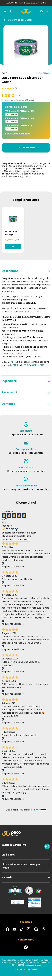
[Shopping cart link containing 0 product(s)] (41, 11)
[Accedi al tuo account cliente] (47, 11)
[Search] (11, 11)
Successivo (23, 539)
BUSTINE (25, 365)
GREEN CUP (38, 365)
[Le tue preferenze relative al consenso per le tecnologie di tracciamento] (47, 971)
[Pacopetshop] (7, 929)
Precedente (9, 539)
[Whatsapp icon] (47, 846)
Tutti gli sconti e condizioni (18, 133)
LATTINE (14, 365)
